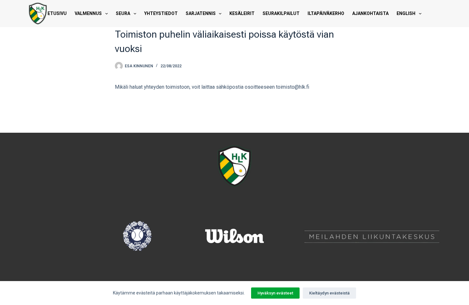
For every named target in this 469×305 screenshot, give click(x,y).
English (406, 13)
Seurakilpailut (281, 13)
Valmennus (88, 13)
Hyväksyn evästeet (275, 293)
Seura (123, 13)
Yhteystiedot (161, 13)
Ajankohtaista (370, 13)
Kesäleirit (242, 13)
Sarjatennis (201, 13)
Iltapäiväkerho (326, 13)
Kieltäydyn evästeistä (329, 293)
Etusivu (57, 13)
